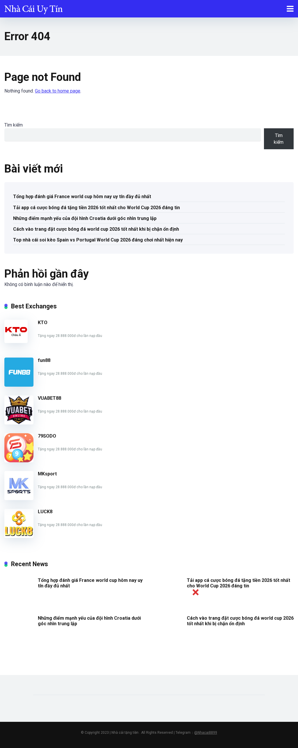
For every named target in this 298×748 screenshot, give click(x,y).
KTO (42, 322)
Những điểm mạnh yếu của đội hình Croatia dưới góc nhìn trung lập (85, 218)
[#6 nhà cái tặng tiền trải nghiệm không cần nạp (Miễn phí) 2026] (33, 8)
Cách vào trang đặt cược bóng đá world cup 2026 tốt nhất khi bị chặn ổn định (96, 229)
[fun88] (18, 385)
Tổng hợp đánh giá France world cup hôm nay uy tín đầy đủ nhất (82, 196)
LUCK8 (45, 511)
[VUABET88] (18, 423)
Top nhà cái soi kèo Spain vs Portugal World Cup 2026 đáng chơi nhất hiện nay (98, 240)
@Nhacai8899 (205, 733)
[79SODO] (18, 460)
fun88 (44, 360)
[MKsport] (18, 498)
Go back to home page (57, 91)
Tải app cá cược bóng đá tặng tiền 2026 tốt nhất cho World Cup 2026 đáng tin (96, 207)
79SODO (47, 436)
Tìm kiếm (13, 125)
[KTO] (16, 341)
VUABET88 (49, 398)
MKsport (47, 474)
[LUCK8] (18, 536)
